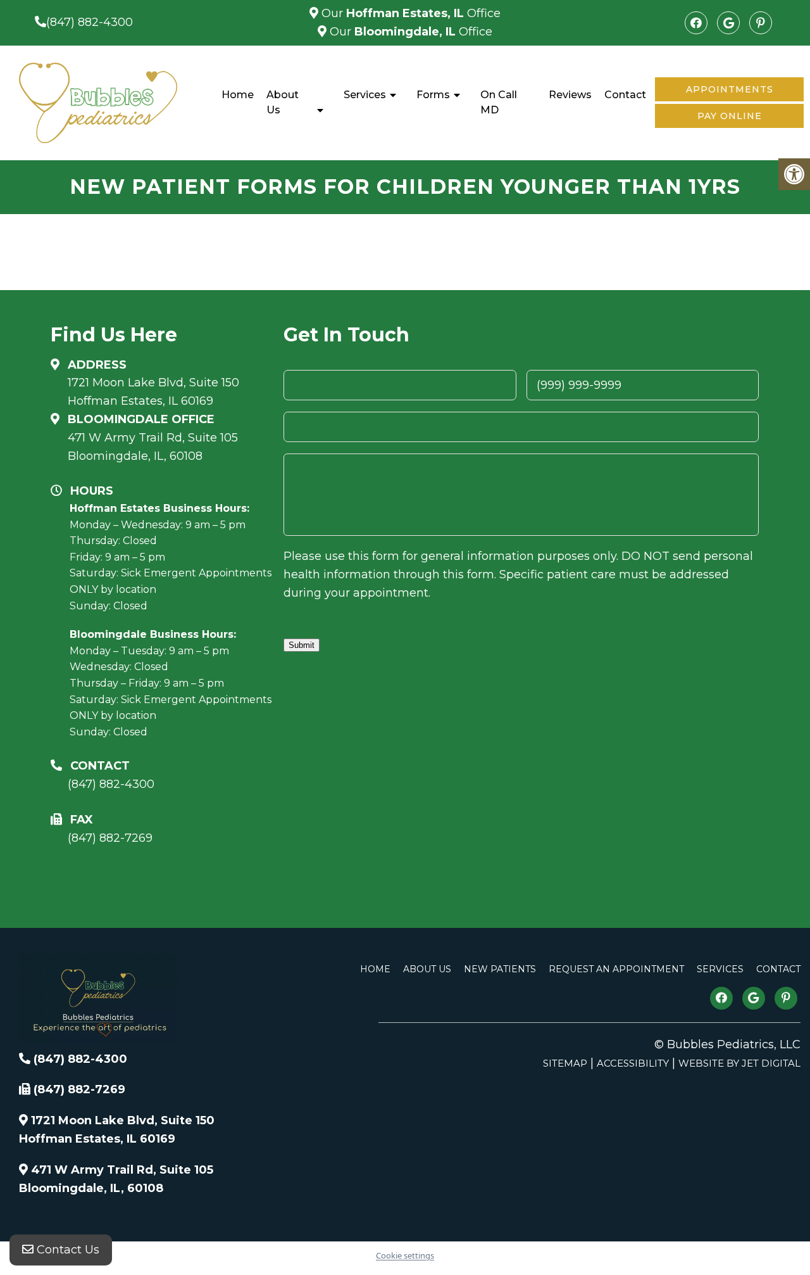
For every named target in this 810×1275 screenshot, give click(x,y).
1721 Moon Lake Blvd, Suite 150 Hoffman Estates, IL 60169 (153, 392)
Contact (625, 95)
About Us (282, 102)
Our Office (409, 13)
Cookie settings (405, 1255)
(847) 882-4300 (89, 22)
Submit (302, 645)
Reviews (570, 95)
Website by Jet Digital (739, 1063)
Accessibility (633, 1063)
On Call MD (498, 102)
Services (365, 95)
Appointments (729, 89)
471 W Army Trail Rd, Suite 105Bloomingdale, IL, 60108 (153, 447)
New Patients (500, 969)
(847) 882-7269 (110, 838)
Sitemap (565, 1063)
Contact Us (66, 1250)
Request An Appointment (616, 969)
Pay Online (729, 116)
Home (237, 95)
